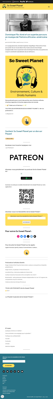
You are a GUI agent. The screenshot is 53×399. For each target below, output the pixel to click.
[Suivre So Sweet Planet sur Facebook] (11, 371)
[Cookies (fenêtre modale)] (2, 396)
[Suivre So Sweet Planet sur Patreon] (18, 371)
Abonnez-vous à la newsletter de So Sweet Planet (26, 216)
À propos (5, 387)
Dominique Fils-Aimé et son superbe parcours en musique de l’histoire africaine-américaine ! (26, 37)
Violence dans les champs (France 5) (15, 282)
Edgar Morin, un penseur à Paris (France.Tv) (17, 269)
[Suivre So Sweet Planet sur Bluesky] (7, 371)
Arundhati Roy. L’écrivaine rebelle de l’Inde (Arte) (18, 272)
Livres (4, 377)
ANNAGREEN (10, 42)
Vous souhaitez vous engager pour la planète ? (18, 333)
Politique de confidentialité (12, 336)
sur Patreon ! (10, 148)
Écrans (4, 378)
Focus (4, 381)
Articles (7, 343)
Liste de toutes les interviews (9, 390)
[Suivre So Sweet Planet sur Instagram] (4, 371)
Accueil (7, 338)
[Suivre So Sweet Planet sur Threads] (15, 371)
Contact (4, 388)
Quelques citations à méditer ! (13, 331)
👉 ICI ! (7, 290)
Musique (21, 42)
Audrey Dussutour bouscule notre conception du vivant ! (20, 275)
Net (3, 383)
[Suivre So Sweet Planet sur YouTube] (22, 371)
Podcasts (26, 42)
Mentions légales (10, 346)
